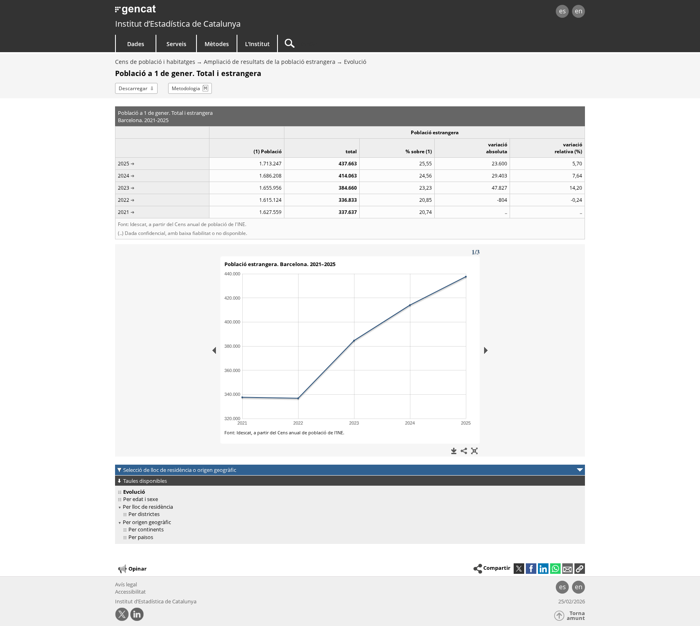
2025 (123, 163)
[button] (579, 568)
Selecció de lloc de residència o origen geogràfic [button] (179, 470)
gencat (209, 12)
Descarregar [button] (133, 88)
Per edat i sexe (140, 499)
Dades (135, 44)
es (562, 10)
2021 (123, 212)
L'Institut (257, 44)
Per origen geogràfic (147, 522)
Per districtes (144, 514)
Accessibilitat (130, 591)
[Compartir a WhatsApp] (555, 568)
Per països (140, 537)
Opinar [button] (137, 568)
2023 (123, 187)
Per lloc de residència (148, 506)
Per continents (146, 529)
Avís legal (126, 584)
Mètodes (217, 44)
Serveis (176, 44)
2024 (123, 175)
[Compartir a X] (519, 568)
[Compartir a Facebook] (531, 568)
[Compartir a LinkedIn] (543, 568)
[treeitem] (349, 499)
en (579, 10)
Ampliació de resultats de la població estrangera (269, 62)
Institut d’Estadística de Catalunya (178, 23)
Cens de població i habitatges (155, 62)
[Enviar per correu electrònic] (567, 568)
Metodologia (186, 88)
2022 (123, 200)
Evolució (355, 62)
